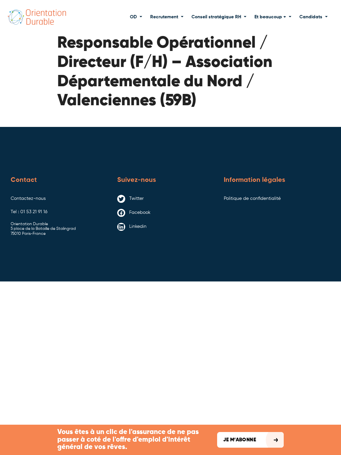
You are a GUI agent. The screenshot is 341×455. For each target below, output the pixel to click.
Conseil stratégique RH (216, 17)
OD (133, 17)
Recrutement (164, 17)
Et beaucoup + (270, 17)
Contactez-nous (28, 198)
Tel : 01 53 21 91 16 (29, 212)
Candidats (310, 17)
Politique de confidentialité (252, 198)
